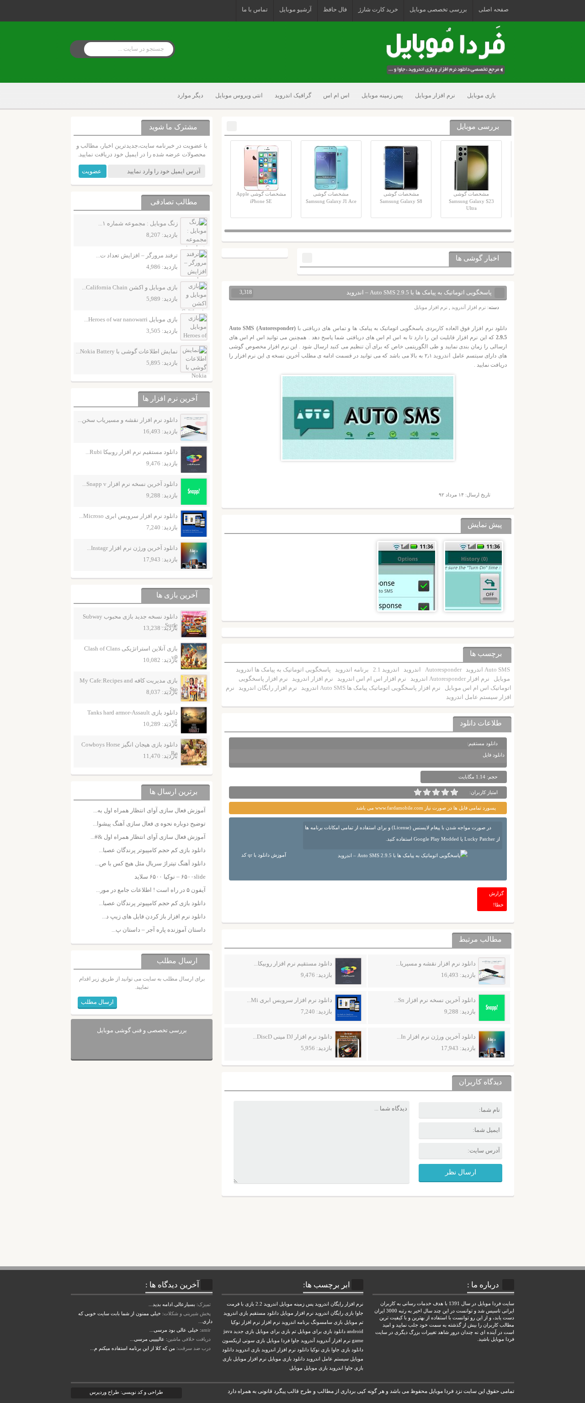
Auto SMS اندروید (488, 669)
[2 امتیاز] (445, 792)
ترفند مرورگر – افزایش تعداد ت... (137, 255)
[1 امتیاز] (454, 792)
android (355, 1331)
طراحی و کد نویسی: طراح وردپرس (126, 1392)
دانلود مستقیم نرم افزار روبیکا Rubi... (131, 451)
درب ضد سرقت (194, 1348)
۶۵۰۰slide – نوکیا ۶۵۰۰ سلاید (170, 876)
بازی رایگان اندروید (334, 1313)
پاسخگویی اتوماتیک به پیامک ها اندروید (283, 669)
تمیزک (204, 1304)
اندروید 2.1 (386, 669)
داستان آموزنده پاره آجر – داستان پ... (159, 929)
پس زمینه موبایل (382, 95)
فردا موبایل (278, 1340)
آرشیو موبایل (295, 9)
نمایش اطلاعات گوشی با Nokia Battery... (127, 351)
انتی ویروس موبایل (239, 95)
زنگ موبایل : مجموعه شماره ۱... (138, 223)
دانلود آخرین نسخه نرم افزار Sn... (435, 1000)
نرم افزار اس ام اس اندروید (371, 678)
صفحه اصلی (494, 9)
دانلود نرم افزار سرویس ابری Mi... (289, 1000)
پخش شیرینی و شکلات (187, 1313)
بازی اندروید (247, 1349)
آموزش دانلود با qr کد (263, 855)
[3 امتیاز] (436, 792)
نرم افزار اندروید (312, 678)
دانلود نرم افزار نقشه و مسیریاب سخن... (128, 419)
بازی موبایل (481, 95)
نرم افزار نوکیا (245, 1322)
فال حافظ (335, 9)
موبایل (502, 678)
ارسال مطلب (97, 1001)
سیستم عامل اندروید (327, 1358)
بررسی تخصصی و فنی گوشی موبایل (142, 1030)
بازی (227, 1358)
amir (206, 1330)
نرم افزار (270, 1322)
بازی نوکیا (320, 1349)
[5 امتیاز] (417, 792)
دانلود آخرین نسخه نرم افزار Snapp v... (130, 483)
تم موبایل (353, 1322)
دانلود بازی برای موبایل (322, 1331)
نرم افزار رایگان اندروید (268, 687)
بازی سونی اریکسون (243, 1340)
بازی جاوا (354, 1368)
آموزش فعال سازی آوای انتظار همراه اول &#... (148, 836)
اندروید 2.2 (266, 1304)
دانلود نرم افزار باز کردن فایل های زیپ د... (154, 916)
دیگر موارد (190, 95)
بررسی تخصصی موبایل (438, 9)
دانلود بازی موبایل (286, 1358)
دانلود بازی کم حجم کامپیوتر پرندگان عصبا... (152, 850)
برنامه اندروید (352, 669)
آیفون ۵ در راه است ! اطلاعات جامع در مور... (151, 889)
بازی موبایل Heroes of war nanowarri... (131, 319)
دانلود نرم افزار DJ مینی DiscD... (292, 1036)
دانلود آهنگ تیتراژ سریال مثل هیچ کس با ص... (150, 863)
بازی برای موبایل (272, 1331)
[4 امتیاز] (427, 792)
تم (294, 1331)
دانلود (303, 1349)
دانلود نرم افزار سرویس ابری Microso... (128, 515)
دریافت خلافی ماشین (189, 1339)
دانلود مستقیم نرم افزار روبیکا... (293, 963)
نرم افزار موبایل (435, 95)
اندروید (441, 355)
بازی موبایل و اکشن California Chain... (130, 287)
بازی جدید (244, 1331)
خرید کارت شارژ (378, 9)
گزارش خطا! (496, 899)
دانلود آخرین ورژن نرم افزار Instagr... (132, 547)
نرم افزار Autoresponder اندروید (449, 678)
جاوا (295, 1340)
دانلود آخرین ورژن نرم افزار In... (436, 1036)
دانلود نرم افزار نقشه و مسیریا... (436, 963)
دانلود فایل (494, 755)
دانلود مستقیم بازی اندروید (251, 1313)
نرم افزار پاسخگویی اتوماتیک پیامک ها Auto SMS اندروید (371, 687)
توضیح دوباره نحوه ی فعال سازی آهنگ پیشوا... (149, 823)
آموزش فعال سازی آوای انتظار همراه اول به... (149, 810)
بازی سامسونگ (327, 1322)
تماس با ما (255, 9)
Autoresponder (443, 669)
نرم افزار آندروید (469, 307)
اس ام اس (336, 95)
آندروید (308, 1340)
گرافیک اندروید (293, 95)
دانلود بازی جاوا (347, 1349)
